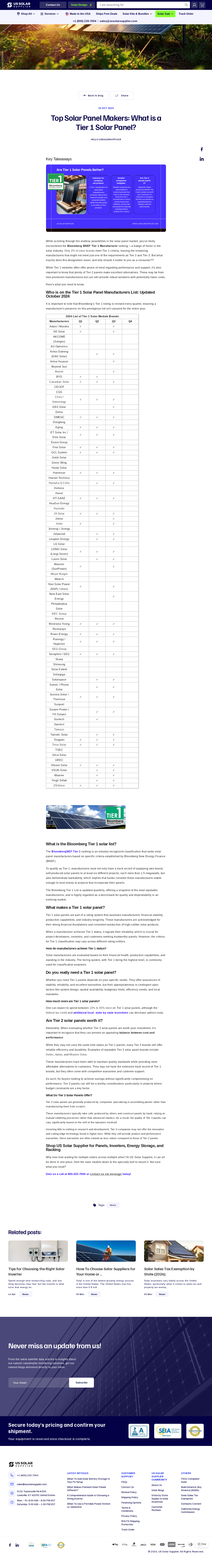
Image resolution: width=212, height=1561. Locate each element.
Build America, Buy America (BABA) (191, 1488)
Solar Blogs (158, 1490)
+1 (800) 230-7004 (84, 21)
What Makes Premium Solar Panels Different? (86, 1488)
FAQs (124, 1481)
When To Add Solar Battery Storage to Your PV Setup (88, 1480)
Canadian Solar (59, 381)
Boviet (59, 371)
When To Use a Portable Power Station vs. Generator (88, 1505)
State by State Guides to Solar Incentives (160, 1498)
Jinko (59, 523)
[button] (121, 95)
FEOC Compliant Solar (190, 1480)
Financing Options (131, 1502)
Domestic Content (191, 1503)
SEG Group (59, 649)
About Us (157, 1485)
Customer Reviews (157, 1508)
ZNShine (59, 785)
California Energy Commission (190, 1510)
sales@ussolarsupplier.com (118, 21)
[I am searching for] (186, 5)
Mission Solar (78, 1054)
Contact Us (127, 1487)
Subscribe (81, 1382)
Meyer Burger (59, 574)
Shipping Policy (129, 1497)
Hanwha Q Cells (59, 483)
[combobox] (143, 5)
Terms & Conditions (127, 1509)
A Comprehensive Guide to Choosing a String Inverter (88, 1497)
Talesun (59, 729)
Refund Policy (129, 1492)
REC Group (59, 613)
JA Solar (59, 513)
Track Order (127, 1529)
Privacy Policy (129, 1516)
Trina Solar (59, 744)
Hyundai (59, 508)
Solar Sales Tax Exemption (189, 1497)
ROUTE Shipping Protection (130, 1522)
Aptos (58, 1054)
